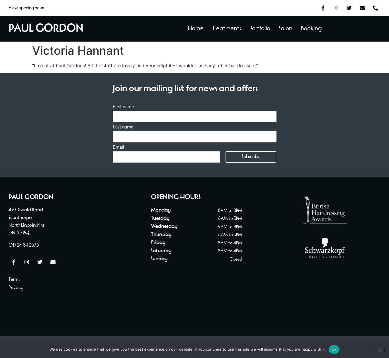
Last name (123, 127)
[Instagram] (336, 8)
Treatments (226, 28)
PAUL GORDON (46, 28)
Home (196, 28)
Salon (285, 28)
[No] (379, 349)
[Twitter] (349, 8)
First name (123, 107)
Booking (311, 28)
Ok (334, 349)
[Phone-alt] (375, 8)
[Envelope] (362, 8)
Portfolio (259, 28)
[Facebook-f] (323, 8)
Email (118, 147)
